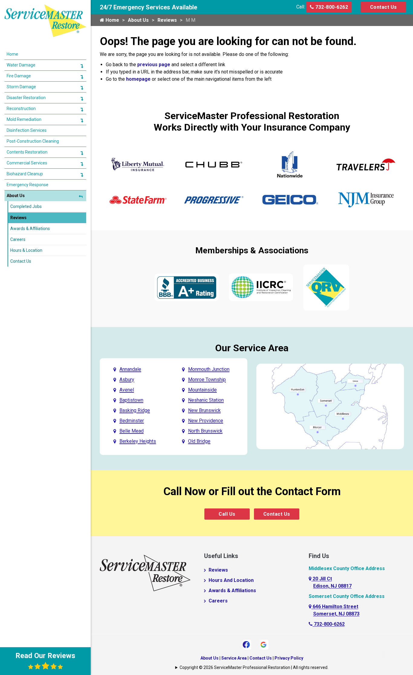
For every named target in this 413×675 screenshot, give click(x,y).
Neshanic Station (206, 400)
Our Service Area (251, 348)
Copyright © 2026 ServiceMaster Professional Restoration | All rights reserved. (254, 667)
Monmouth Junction (208, 369)
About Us (138, 20)
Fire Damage (19, 75)
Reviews (167, 20)
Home (111, 20)
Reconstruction (21, 108)
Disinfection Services (27, 130)
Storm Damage (21, 86)
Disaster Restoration (26, 97)
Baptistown (131, 400)
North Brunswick (205, 431)
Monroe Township (207, 379)
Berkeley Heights (137, 441)
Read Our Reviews (45, 655)
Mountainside (202, 390)
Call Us (227, 514)
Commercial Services (27, 163)
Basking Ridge (134, 410)
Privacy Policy (289, 658)
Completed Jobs (26, 206)
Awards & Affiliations (232, 590)
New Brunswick (204, 410)
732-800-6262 (331, 7)
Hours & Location (26, 250)
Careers (218, 601)
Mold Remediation (24, 119)
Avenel (126, 390)
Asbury (126, 379)
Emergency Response (27, 184)
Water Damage (21, 65)
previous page (153, 64)
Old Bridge (199, 441)
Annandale (130, 369)
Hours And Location (231, 580)
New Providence (205, 420)
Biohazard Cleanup (25, 173)
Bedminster (131, 420)
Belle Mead (131, 431)
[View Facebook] (246, 644)
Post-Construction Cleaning (33, 141)
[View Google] (263, 644)
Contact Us (383, 7)
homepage (138, 79)
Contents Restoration (27, 152)
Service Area (234, 658)
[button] (81, 65)
